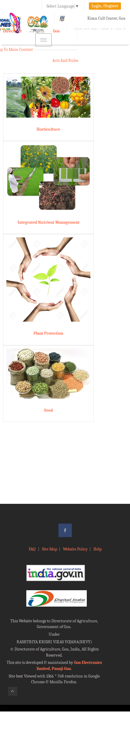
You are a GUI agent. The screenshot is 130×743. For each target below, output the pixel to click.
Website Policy (75, 549)
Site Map (49, 549)
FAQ (32, 549)
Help (97, 549)
